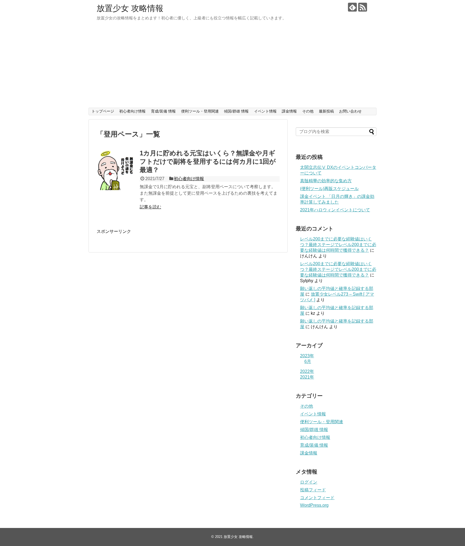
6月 (307, 361)
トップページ (102, 111)
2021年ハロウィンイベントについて (335, 210)
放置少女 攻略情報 (130, 8)
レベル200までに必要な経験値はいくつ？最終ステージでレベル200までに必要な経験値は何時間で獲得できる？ (338, 245)
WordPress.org (314, 505)
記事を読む (150, 207)
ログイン (308, 482)
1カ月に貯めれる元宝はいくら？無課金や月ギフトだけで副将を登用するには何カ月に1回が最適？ (208, 161)
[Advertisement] (232, 67)
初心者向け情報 (132, 111)
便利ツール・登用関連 (200, 111)
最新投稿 (326, 111)
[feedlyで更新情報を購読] (352, 7)
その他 (307, 111)
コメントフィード (317, 497)
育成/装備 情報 (163, 111)
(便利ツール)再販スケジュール (329, 188)
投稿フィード (313, 490)
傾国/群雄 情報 (236, 111)
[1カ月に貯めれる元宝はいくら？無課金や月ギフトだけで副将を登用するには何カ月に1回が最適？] (117, 170)
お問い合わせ (350, 111)
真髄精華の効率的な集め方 (326, 180)
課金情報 (289, 111)
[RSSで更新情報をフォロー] (362, 7)
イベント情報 (265, 111)
